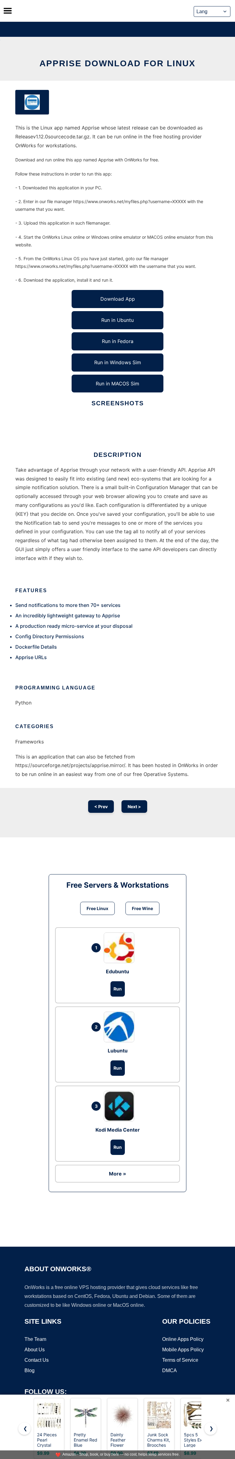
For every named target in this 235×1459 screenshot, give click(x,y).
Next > (134, 806)
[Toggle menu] (7, 10)
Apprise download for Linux (117, 63)
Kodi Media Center (117, 1130)
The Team (35, 1339)
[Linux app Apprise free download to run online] (32, 102)
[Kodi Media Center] (120, 1106)
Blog (29, 1370)
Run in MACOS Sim (117, 383)
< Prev (101, 806)
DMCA (169, 1370)
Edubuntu (117, 971)
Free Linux (97, 908)
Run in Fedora (117, 341)
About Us (34, 1349)
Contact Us (36, 1360)
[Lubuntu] (120, 1027)
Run (118, 988)
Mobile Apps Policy (183, 1349)
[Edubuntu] (120, 947)
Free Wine (142, 908)
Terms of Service (180, 1360)
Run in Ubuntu (117, 320)
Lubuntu (118, 1051)
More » (117, 1174)
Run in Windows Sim (117, 362)
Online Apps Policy (182, 1339)
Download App (117, 299)
